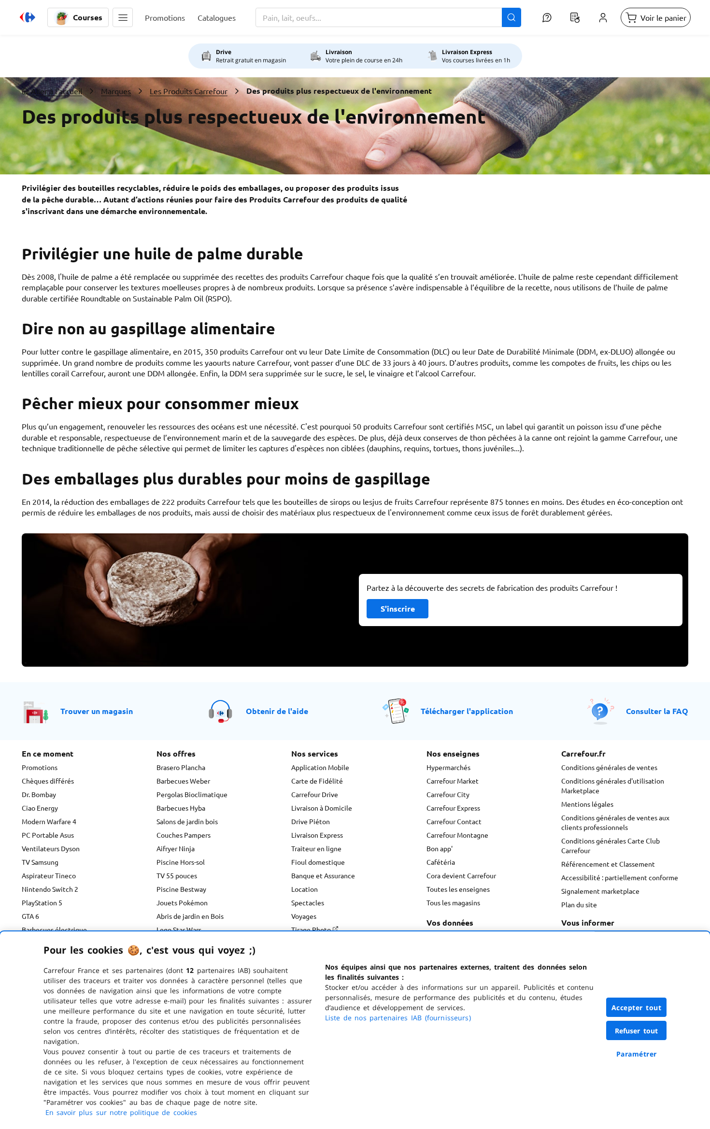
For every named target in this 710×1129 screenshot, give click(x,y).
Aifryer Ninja (175, 848)
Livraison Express (317, 834)
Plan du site (579, 904)
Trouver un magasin (96, 711)
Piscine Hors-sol (180, 861)
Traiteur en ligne (316, 848)
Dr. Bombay (39, 794)
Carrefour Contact (454, 821)
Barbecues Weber (183, 780)
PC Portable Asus (48, 834)
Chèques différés (48, 780)
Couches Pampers (183, 834)
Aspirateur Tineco (49, 875)
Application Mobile (320, 767)
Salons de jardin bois (187, 821)
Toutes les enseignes (458, 889)
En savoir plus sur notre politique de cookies (121, 1112)
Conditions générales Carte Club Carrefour (610, 845)
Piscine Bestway (181, 889)
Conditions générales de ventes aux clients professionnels (615, 822)
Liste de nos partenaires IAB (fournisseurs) (398, 1017)
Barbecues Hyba (180, 807)
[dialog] (355, 1030)
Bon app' (439, 848)
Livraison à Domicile (321, 807)
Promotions (39, 767)
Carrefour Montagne (457, 834)
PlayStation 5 (42, 902)
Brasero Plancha (180, 767)
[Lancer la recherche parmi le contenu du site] (511, 17)
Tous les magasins (453, 902)
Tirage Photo (311, 929)
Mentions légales (587, 804)
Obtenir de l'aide (277, 711)
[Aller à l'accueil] (27, 17)
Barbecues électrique (54, 929)
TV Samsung (40, 861)
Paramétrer (636, 1053)
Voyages (303, 916)
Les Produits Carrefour (188, 91)
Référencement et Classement (608, 863)
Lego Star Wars (178, 929)
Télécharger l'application (467, 711)
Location (304, 889)
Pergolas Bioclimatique (191, 794)
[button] (123, 17)
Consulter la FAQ (657, 711)
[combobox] (388, 17)
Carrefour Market (452, 780)
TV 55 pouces (176, 875)
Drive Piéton (310, 821)
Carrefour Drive (314, 794)
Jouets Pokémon (182, 902)
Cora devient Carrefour (461, 875)
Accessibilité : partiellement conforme (619, 877)
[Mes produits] (575, 17)
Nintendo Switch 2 (50, 889)
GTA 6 (30, 916)
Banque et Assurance (323, 875)
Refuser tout (636, 1030)
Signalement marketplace (600, 890)
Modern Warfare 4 (49, 821)
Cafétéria (440, 861)
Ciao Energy (40, 807)
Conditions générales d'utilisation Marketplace (612, 785)
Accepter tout (636, 1007)
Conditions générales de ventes (609, 767)
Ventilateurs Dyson (51, 848)
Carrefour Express (453, 807)
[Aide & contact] (547, 17)
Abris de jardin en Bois (190, 916)
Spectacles (307, 902)
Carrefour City (447, 794)
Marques (116, 91)
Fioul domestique (318, 861)
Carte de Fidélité (317, 780)
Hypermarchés (448, 767)
